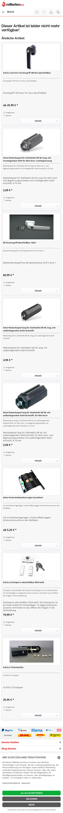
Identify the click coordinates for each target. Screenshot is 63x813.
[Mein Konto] (51, 12)
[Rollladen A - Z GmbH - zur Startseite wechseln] (12, 4)
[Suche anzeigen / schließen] (37, 12)
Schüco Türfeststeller (13, 667)
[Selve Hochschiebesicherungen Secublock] (31, 481)
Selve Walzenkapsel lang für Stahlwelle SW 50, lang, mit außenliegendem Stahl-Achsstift (29, 329)
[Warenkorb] (58, 12)
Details (38, 120)
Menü (10, 11)
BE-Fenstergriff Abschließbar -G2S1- (19, 242)
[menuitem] (8, 12)
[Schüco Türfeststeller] (31, 651)
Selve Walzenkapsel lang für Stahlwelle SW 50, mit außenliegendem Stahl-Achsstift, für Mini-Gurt (26, 414)
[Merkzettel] (44, 12)
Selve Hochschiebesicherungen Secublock (23, 497)
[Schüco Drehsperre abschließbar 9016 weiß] (31, 566)
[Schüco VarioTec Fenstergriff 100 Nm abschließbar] (31, 57)
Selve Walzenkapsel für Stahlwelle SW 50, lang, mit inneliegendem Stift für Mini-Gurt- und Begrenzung (27, 159)
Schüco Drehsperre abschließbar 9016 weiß (23, 582)
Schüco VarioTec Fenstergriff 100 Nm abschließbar (27, 72)
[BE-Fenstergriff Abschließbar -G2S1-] (31, 226)
